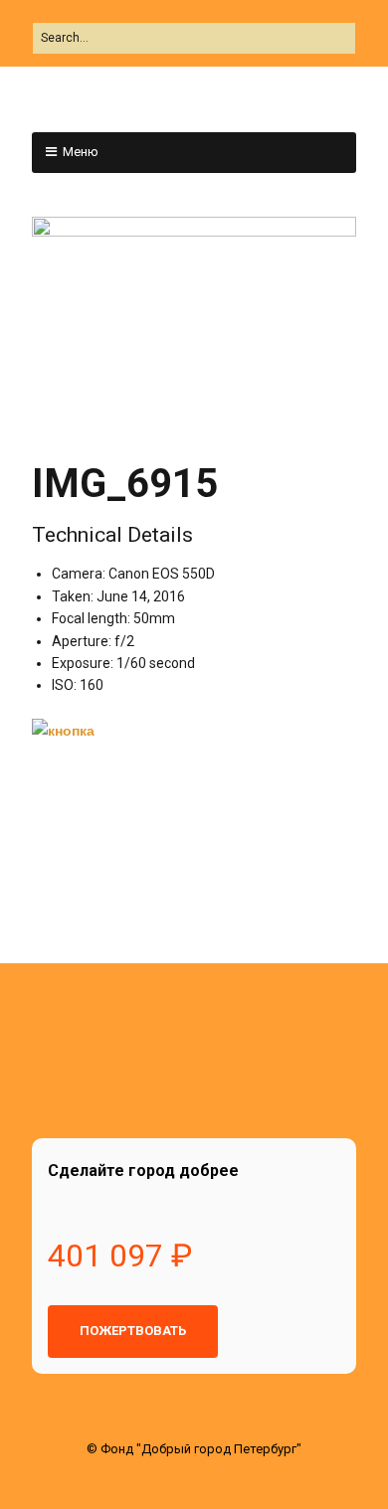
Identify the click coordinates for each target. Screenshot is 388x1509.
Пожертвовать (133, 1330)
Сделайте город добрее (143, 1170)
